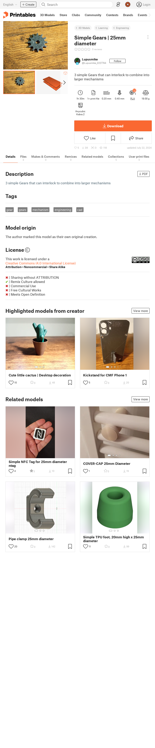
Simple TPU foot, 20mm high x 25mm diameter (113, 539)
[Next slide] (64, 82)
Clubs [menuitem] (76, 15)
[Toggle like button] (11, 382)
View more (140, 311)
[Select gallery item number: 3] (43, 367)
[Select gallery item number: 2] (40, 367)
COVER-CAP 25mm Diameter (106, 463)
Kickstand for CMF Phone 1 (105, 375)
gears (22, 209)
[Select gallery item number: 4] (118, 367)
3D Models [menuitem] (47, 15)
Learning (103, 27)
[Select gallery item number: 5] (121, 367)
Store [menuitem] (63, 15)
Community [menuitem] (93, 15)
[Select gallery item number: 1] (36, 367)
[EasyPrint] (118, 4)
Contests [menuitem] (112, 15)
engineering (63, 209)
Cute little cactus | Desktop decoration (40, 375)
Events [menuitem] (142, 15)
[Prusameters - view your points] (127, 4)
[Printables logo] (19, 15)
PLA (132, 98)
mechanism (40, 209)
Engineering (122, 27)
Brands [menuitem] (128, 15)
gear (9, 209)
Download (115, 126)
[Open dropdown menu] (148, 37)
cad (79, 209)
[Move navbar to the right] (149, 15)
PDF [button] (145, 174)
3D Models (84, 27)
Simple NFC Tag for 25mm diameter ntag (38, 463)
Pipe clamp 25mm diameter (31, 539)
